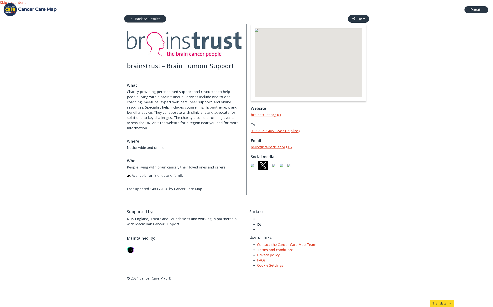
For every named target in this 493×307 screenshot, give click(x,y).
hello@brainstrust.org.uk (271, 147)
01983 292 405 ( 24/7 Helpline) (275, 131)
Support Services (338, 8)
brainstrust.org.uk (266, 114)
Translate (440, 303)
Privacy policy (268, 255)
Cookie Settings (270, 265)
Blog (391, 8)
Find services (450, 8)
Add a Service (426, 8)
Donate (476, 9)
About (403, 8)
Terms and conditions (275, 249)
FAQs (261, 260)
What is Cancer (371, 8)
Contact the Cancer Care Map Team (286, 244)
